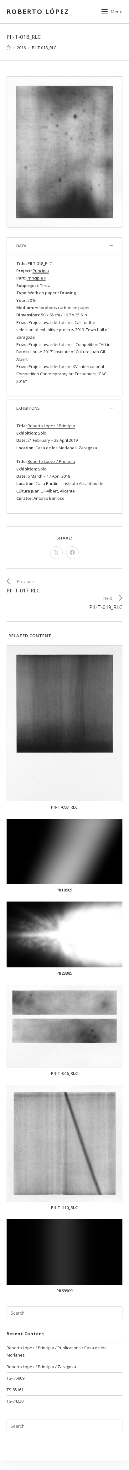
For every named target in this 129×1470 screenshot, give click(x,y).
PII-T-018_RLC (44, 47)
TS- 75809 (15, 1378)
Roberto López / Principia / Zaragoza (41, 1366)
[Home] (9, 47)
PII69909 (64, 1291)
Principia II (36, 278)
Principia (41, 271)
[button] (65, 246)
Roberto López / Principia (51, 461)
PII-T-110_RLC (64, 1208)
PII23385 (64, 973)
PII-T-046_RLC (64, 1073)
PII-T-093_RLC (64, 807)
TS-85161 (15, 1389)
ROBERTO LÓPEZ (38, 11)
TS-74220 (15, 1401)
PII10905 (64, 890)
